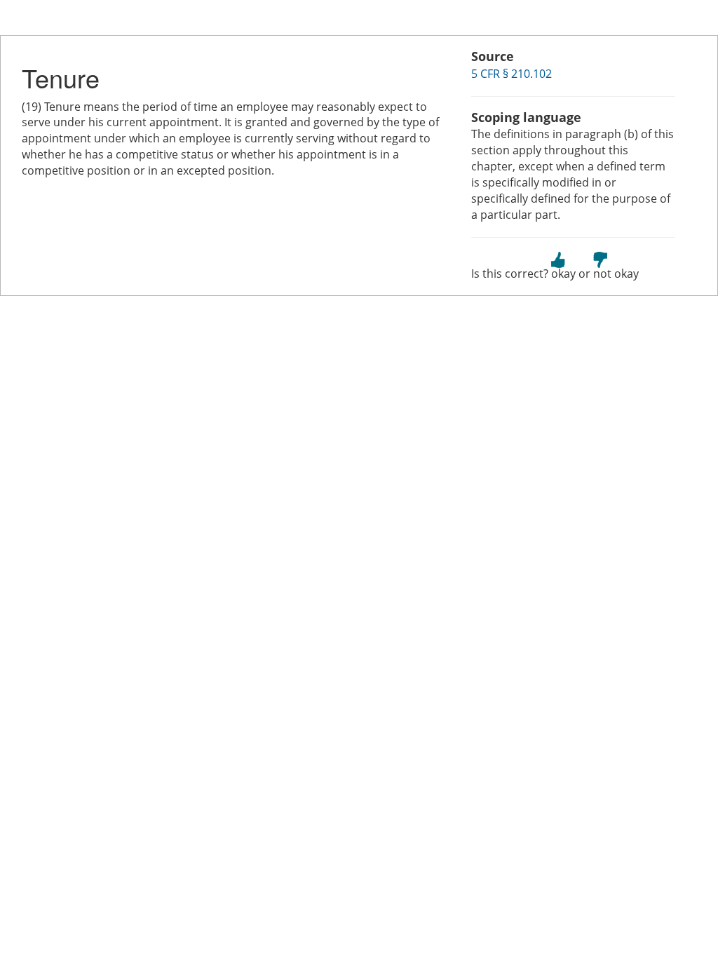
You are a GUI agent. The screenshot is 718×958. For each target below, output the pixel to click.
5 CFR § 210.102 (511, 73)
